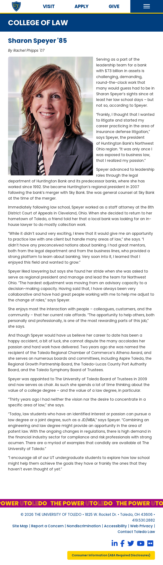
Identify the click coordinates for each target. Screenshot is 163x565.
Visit (49, 6)
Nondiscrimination (84, 526)
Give (114, 6)
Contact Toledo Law (136, 531)
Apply (81, 6)
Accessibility (115, 526)
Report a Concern (47, 526)
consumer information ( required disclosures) (111, 555)
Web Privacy (141, 526)
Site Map (20, 526)
